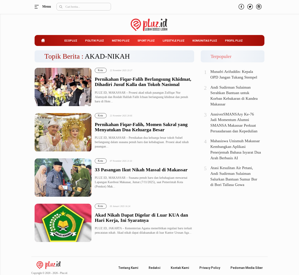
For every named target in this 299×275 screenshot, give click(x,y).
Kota (100, 70)
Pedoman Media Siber (246, 268)
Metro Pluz (121, 40)
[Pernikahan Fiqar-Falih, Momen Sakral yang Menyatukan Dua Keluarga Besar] (63, 132)
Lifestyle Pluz (174, 40)
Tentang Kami (128, 268)
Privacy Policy (209, 268)
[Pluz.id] (149, 22)
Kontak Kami (180, 268)
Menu (37, 6)
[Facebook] (241, 6)
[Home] (48, 265)
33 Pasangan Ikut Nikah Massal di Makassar (141, 169)
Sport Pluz (146, 40)
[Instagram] (258, 6)
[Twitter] (249, 6)
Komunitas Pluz (204, 40)
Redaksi (154, 268)
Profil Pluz (234, 40)
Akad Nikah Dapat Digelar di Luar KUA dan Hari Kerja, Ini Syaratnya (141, 217)
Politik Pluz (94, 40)
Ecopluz (70, 40)
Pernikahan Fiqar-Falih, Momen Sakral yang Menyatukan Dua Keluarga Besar (141, 127)
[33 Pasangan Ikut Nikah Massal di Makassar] (63, 177)
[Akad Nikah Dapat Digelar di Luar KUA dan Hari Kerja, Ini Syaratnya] (63, 223)
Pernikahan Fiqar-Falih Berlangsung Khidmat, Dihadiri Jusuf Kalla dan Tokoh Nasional (143, 82)
